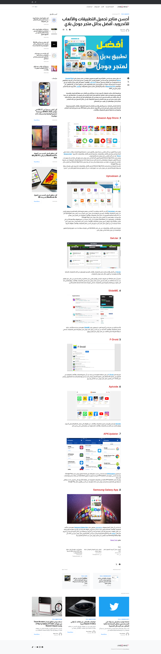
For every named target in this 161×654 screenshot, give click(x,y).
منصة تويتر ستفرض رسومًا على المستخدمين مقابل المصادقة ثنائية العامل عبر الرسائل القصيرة (116, 624)
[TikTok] (32, 647)
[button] (35, 2)
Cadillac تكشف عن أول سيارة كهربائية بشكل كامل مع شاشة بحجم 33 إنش (80, 581)
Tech (122, 14)
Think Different (126, 649)
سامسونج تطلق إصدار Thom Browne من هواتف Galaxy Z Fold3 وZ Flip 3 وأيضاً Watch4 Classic (48, 624)
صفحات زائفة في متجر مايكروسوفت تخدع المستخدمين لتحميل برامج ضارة (104, 581)
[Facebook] (42, 647)
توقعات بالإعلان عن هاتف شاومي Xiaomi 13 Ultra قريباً (83, 623)
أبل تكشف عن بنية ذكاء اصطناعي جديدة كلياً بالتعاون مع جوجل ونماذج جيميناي (40, 56)
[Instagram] (40, 647)
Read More (37, 120)
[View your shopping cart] (32, 2)
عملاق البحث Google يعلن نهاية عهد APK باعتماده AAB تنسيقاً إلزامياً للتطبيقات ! (74, 551)
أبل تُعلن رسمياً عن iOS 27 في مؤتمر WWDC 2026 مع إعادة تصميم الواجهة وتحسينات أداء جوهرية (46, 113)
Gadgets (126, 14)
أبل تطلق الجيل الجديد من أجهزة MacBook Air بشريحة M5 (45, 196)
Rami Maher (122, 633)
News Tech (122, 29)
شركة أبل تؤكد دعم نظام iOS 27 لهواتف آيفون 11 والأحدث (41, 68)
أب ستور (89, 331)
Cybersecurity (107, 576)
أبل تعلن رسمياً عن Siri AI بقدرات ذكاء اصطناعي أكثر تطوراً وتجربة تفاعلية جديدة (40, 44)
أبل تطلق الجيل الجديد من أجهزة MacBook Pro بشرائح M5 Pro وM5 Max (44, 155)
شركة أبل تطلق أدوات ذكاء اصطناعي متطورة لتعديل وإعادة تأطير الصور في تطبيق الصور (40, 32)
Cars (85, 576)
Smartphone (92, 619)
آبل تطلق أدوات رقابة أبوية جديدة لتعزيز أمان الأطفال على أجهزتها (40, 19)
